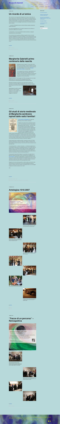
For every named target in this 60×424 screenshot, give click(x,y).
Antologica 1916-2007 (19, 189)
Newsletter (45, 2)
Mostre (11, 308)
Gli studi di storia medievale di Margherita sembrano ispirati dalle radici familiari (22, 114)
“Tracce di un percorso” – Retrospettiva (21, 319)
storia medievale (25, 180)
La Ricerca (40, 2)
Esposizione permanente (34, 2)
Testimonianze (41, 6)
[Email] (48, 421)
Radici (16, 178)
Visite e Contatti (47, 6)
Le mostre (46, 4)
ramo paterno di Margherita (24, 119)
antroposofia (12, 49)
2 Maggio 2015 (11, 108)
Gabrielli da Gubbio (12, 178)
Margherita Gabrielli (16, 3)
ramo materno (11, 156)
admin (11, 45)
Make (25, 419)
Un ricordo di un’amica (20, 13)
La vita (32, 4)
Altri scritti (36, 6)
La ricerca (32, 6)
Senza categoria (12, 47)
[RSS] (50, 421)
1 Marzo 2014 (11, 315)
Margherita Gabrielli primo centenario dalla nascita (21, 60)
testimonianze (16, 49)
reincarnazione (21, 180)
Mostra (11, 307)
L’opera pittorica (41, 4)
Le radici (35, 4)
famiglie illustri (16, 180)
